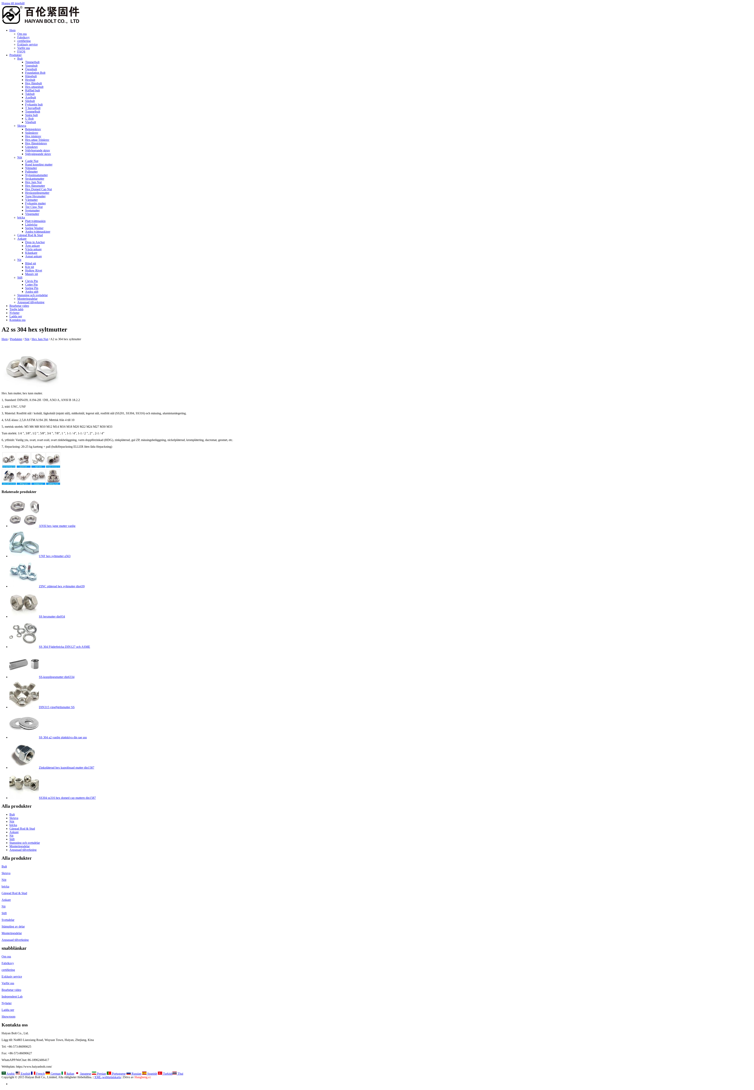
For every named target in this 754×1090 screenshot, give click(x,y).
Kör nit (29, 267)
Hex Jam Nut (33, 182)
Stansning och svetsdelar (32, 295)
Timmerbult (32, 62)
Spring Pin (31, 288)
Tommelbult (32, 111)
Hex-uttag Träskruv (37, 139)
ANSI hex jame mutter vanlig (57, 526)
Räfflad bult (32, 90)
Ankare (22, 238)
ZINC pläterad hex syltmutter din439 (62, 586)
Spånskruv (31, 132)
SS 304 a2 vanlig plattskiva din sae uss (63, 737)
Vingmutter (32, 214)
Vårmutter (31, 199)
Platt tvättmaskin (35, 221)
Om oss (22, 34)
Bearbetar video (19, 305)
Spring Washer (34, 228)
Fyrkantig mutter (35, 203)
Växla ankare (33, 249)
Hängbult (31, 76)
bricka (21, 217)
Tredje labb (16, 309)
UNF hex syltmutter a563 (54, 556)
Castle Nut (31, 161)
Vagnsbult (31, 65)
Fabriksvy (23, 37)
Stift (19, 277)
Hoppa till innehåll (13, 3)
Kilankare (31, 252)
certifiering (24, 41)
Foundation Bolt (35, 72)
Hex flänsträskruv (36, 143)
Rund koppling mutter (38, 164)
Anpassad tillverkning (30, 302)
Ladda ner (15, 316)
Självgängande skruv (38, 154)
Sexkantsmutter (34, 178)
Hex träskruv (33, 136)
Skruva (21, 125)
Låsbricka (31, 224)
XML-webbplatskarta (107, 1077)
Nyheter (14, 312)
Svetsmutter (32, 210)
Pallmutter (31, 171)
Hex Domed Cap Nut (38, 189)
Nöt (19, 157)
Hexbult (30, 79)
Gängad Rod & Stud (30, 235)
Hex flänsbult (33, 83)
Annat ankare (33, 256)
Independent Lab (12, 996)
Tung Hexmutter (35, 196)
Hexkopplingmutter (37, 192)
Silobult (30, 101)
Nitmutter (31, 168)
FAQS (21, 51)
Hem (12, 30)
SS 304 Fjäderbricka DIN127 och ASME (64, 646)
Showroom (8, 1016)
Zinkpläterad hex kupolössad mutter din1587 (66, 767)
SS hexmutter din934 (52, 616)
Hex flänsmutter (35, 185)
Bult (20, 58)
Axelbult (30, 97)
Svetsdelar (8, 919)
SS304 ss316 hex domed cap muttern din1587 (67, 797)
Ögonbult (31, 69)
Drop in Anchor (35, 242)
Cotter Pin (31, 284)
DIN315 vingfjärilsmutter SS (57, 707)
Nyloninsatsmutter (36, 175)
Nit (19, 260)
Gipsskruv (31, 147)
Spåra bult (31, 115)
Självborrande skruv (37, 150)
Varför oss (23, 48)
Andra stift (31, 291)
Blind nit (30, 263)
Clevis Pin (31, 281)
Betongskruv (33, 129)
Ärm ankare (32, 245)
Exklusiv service (27, 44)
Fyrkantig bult (34, 104)
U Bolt (29, 118)
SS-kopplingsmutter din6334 (56, 677)
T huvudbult (32, 108)
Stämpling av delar (13, 926)
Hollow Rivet (33, 270)
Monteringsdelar (27, 298)
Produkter (15, 55)
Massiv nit (31, 274)
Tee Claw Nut (34, 207)
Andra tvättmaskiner (37, 231)
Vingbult (30, 122)
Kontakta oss (17, 320)
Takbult (30, 94)
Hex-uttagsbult (34, 86)
